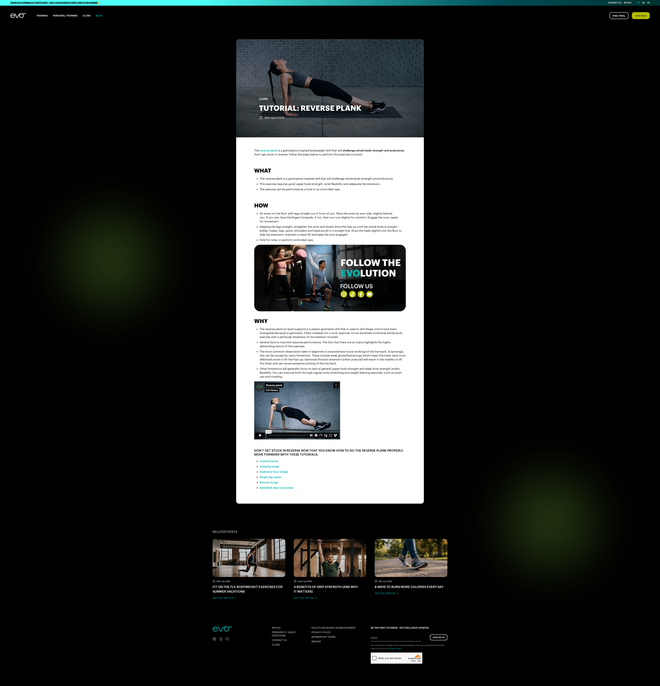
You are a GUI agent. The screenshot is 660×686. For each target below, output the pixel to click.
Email (374, 638)
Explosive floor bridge (274, 471)
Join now (641, 15)
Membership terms (323, 636)
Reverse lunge (269, 482)
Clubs (87, 15)
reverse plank (268, 150)
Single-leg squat (270, 477)
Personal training (65, 15)
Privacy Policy (321, 632)
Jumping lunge (269, 466)
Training (42, 15)
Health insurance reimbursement (333, 627)
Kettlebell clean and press (276, 487)
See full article (223, 597)
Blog (99, 15)
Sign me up (439, 637)
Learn (263, 99)
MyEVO (276, 627)
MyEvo (627, 2)
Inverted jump (269, 461)
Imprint (316, 641)
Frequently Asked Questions (283, 634)
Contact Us (615, 2)
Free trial (619, 15)
